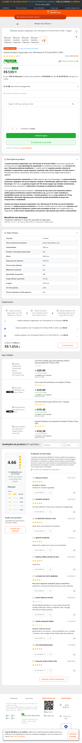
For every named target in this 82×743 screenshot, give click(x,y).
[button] (74, 493)
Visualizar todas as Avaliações (52, 679)
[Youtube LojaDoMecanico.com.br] (13, 715)
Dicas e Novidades (39, 8)
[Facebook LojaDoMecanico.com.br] (8, 715)
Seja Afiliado (5, 8)
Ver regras (23, 93)
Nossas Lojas (54, 8)
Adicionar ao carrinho (42, 142)
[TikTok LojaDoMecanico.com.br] (13, 718)
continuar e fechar (73, 735)
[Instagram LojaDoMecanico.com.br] (8, 718)
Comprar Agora (41, 135)
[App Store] (51, 712)
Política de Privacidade (17, 736)
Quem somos (29, 698)
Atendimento (14, 698)
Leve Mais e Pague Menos (72, 8)
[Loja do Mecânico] (32, 11)
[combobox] (40, 17)
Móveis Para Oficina (42, 23)
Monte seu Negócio (21, 8)
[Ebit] (66, 706)
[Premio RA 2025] (66, 717)
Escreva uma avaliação (15, 530)
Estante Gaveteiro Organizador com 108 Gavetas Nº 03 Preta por (42, 321)
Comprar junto (67, 345)
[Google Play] (51, 716)
